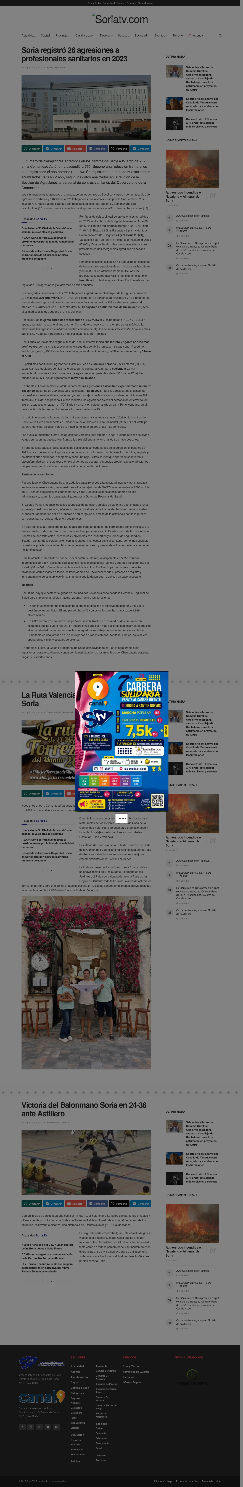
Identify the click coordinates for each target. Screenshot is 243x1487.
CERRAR (121, 818)
